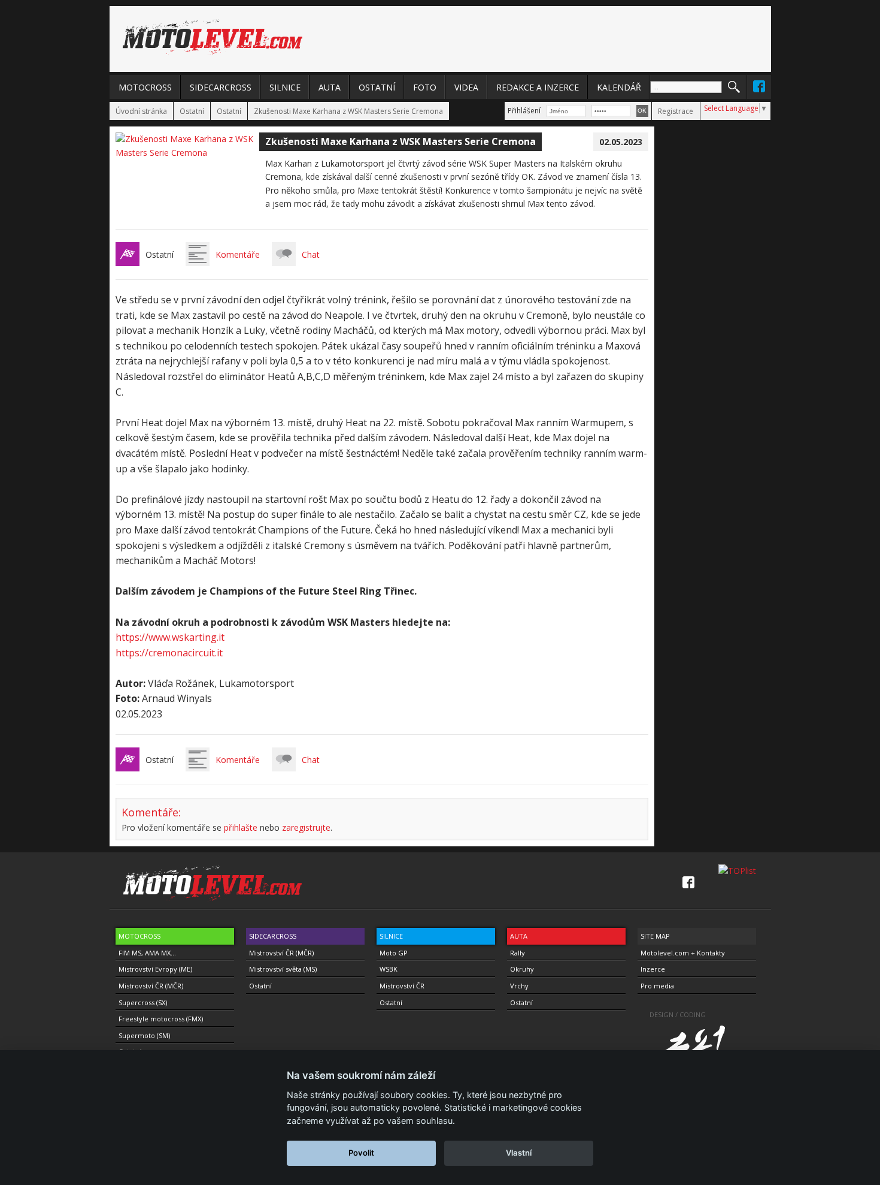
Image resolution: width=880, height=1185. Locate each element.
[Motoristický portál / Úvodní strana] (213, 37)
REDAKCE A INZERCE (537, 87)
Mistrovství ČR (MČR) (151, 985)
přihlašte (240, 827)
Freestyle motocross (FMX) (161, 1018)
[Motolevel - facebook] (759, 86)
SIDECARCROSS (220, 87)
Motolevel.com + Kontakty (683, 952)
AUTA (329, 87)
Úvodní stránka (141, 111)
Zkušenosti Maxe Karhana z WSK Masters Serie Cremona (348, 111)
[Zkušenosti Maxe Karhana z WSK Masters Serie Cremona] (187, 152)
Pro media (657, 985)
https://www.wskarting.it (170, 637)
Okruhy (522, 968)
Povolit (361, 1152)
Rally (517, 952)
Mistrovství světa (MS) (283, 968)
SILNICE (285, 87)
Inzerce (653, 968)
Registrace (675, 111)
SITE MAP (655, 935)
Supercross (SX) (143, 1002)
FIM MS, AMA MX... (147, 952)
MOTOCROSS (145, 87)
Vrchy (519, 985)
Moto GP (394, 952)
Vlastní (519, 1152)
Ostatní (192, 111)
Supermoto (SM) (144, 1035)
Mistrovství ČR (402, 985)
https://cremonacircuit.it (169, 652)
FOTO (424, 87)
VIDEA (466, 87)
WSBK (388, 968)
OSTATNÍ (377, 87)
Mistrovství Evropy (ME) (155, 968)
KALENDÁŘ (619, 87)
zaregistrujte (306, 827)
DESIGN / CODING (678, 1014)
